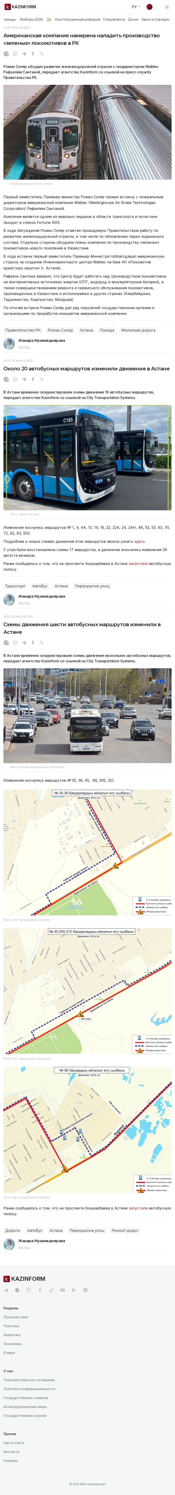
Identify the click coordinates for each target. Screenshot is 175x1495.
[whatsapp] (15, 54)
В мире (9, 1353)
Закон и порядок (155, 19)
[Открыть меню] (167, 6)
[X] (41, 54)
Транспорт (15, 586)
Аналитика (12, 1335)
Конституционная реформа (77, 19)
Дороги (12, 1230)
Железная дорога (138, 330)
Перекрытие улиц (92, 586)
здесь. (140, 541)
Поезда (107, 330)
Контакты (11, 1452)
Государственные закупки (24, 1415)
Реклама (10, 1460)
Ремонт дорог (125, 1230)
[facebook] (40, 1290)
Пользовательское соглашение (29, 1380)
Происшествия (15, 1317)
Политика (11, 1326)
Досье (133, 19)
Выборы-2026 (31, 19)
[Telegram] (24, 54)
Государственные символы (25, 1398)
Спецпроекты (114, 19)
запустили (138, 563)
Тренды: (10, 19)
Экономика (12, 1344)
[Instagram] (6, 54)
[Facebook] (33, 54)
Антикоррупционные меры (25, 1406)
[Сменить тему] (152, 7)
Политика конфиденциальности (29, 1389)
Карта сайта (13, 1443)
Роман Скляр (60, 330)
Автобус (40, 586)
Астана (86, 330)
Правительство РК (23, 330)
